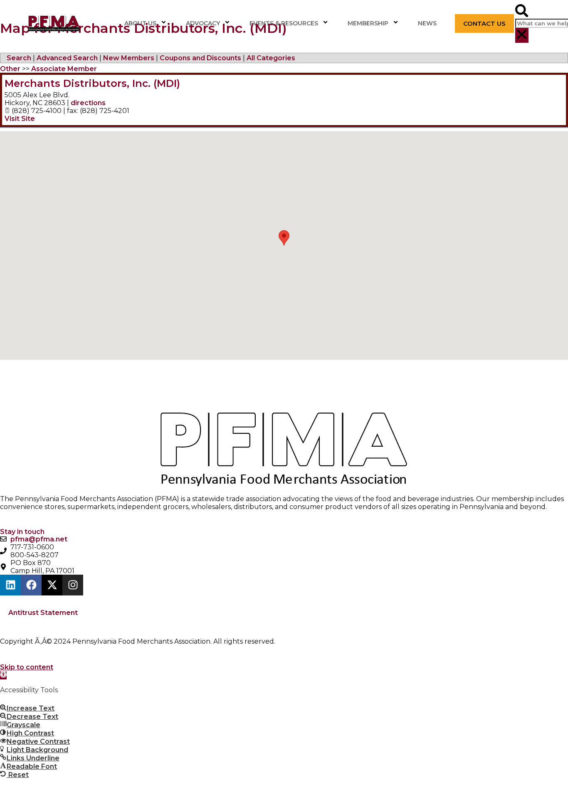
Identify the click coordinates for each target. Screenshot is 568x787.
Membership (368, 23)
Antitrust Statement (43, 613)
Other (10, 69)
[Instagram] (72, 585)
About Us (140, 23)
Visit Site (20, 119)
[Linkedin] (10, 585)
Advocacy (203, 23)
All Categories (271, 58)
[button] (521, 11)
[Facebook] (31, 585)
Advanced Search (67, 58)
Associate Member (64, 69)
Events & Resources (283, 23)
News (427, 23)
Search (19, 58)
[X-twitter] (52, 585)
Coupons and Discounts (200, 58)
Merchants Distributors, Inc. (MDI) (92, 83)
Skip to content (26, 667)
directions (88, 103)
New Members (128, 58)
